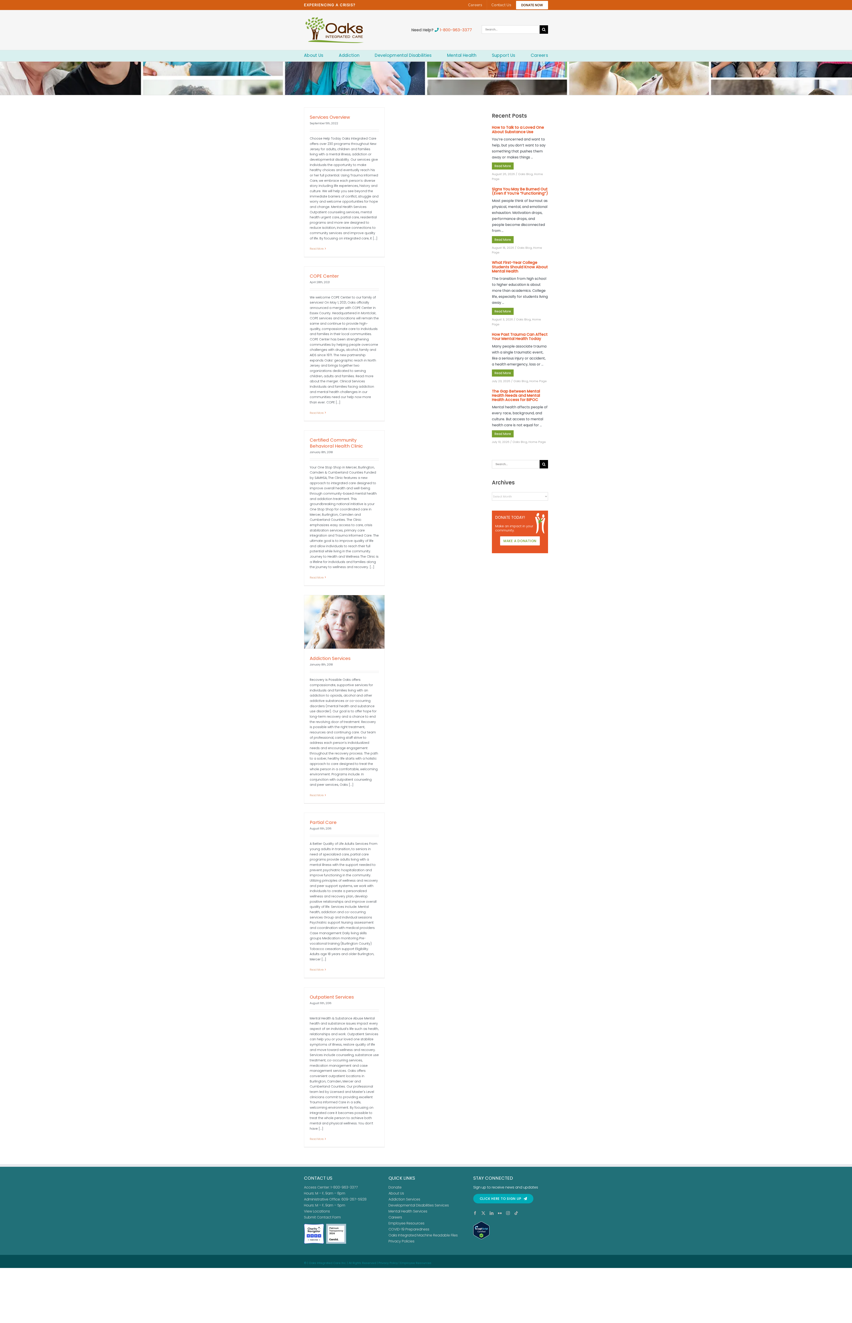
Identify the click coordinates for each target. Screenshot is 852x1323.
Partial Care (323, 822)
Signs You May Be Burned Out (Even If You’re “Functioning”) (520, 191)
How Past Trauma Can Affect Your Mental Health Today (520, 336)
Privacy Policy (388, 1263)
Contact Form (329, 1217)
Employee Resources (406, 1223)
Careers (395, 1217)
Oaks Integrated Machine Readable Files (423, 1235)
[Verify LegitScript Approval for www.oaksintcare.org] (510, 1230)
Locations (321, 1211)
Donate (395, 1187)
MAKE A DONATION (519, 541)
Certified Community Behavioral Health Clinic (336, 443)
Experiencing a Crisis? (329, 5)
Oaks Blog (525, 174)
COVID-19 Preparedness (409, 1229)
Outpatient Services (332, 997)
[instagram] (508, 1213)
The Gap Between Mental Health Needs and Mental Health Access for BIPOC (516, 395)
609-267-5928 (354, 1199)
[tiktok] (516, 1213)
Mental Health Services (408, 1211)
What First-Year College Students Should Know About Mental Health (520, 267)
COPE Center (324, 276)
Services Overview (330, 117)
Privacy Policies (401, 1241)
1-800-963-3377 (456, 30)
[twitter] (483, 1213)
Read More (317, 249)
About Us (396, 1193)
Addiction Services (330, 658)
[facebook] (475, 1213)
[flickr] (500, 1213)
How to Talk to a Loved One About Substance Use (518, 129)
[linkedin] (491, 1213)
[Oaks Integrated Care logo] (334, 30)
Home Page (538, 381)
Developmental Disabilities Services (419, 1205)
